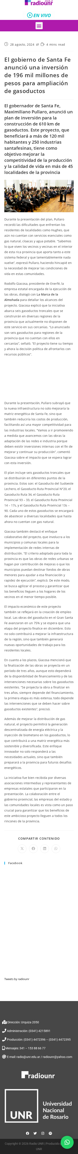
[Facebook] (27, 1133)
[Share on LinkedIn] (44, 848)
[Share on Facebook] (33, 848)
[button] (39, 25)
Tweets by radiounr (16, 979)
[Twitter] (35, 1133)
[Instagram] (43, 1133)
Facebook (15, 863)
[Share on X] (22, 848)
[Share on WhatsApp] (56, 848)
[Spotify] (50, 1133)
